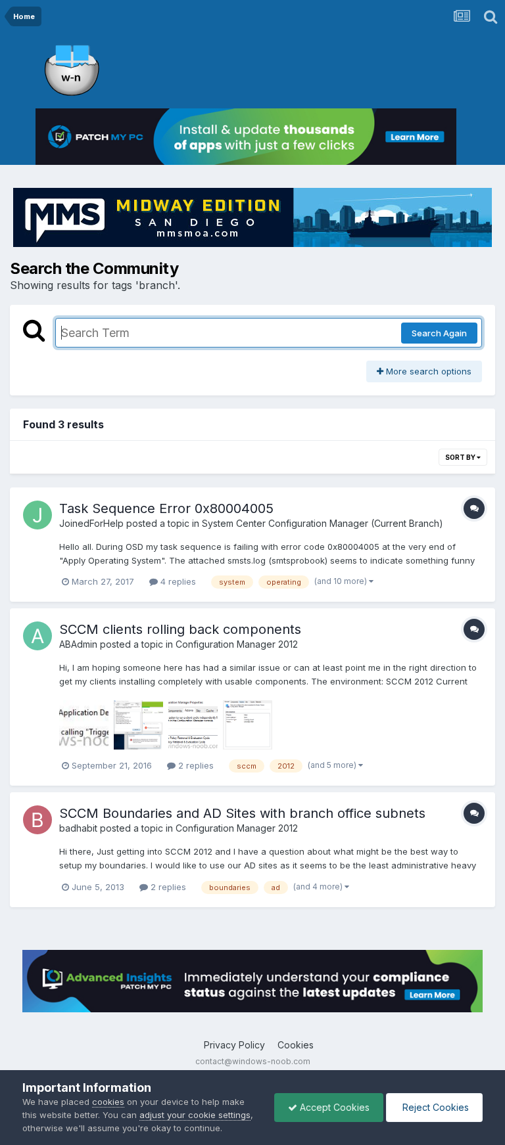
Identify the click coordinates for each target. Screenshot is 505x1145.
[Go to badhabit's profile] (37, 819)
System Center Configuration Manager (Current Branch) (322, 523)
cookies (108, 1101)
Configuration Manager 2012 (237, 644)
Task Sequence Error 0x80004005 (166, 508)
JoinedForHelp (91, 523)
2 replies (195, 765)
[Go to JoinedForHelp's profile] (37, 515)
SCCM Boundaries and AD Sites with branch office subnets (242, 813)
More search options (427, 371)
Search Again (439, 333)
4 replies (177, 581)
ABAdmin (78, 644)
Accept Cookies (333, 1107)
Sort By (461, 457)
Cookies (295, 1044)
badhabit (78, 828)
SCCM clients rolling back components (180, 629)
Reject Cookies (434, 1107)
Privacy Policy (234, 1044)
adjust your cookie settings (195, 1115)
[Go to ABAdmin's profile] (37, 635)
